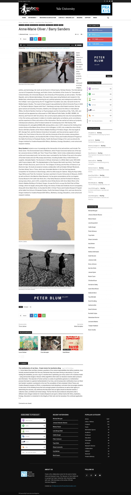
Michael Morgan (92, 210)
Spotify (39, 48)
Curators (56, 25)
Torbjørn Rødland (93, 325)
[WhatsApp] (44, 39)
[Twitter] (110, 1)
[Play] (21, 45)
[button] (108, 17)
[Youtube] (112, 1)
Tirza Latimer (22, 326)
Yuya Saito (91, 235)
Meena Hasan (92, 219)
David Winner (66, 352)
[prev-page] (20, 356)
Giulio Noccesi (92, 256)
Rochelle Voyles (92, 313)
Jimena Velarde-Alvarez (95, 214)
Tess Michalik (92, 297)
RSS (49, 48)
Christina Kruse (92, 280)
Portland (26, 307)
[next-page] (23, 356)
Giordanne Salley (93, 284)
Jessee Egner (92, 272)
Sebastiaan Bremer (93, 317)
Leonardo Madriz (93, 321)
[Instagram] (107, 1)
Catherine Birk (92, 305)
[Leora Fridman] (29, 343)
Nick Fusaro (91, 247)
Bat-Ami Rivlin (92, 268)
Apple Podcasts (31, 48)
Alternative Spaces (34, 25)
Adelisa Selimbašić (93, 251)
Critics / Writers (49, 25)
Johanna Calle (92, 260)
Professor (61, 25)
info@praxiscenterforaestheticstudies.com (64, 486)
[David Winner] (73, 343)
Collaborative (42, 25)
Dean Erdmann (92, 309)
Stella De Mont (92, 293)
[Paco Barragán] (51, 343)
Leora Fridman (22, 352)
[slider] (79, 45)
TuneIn (44, 48)
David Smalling (92, 301)
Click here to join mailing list (61, 48)
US (30, 307)
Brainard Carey (24, 34)
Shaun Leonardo (93, 239)
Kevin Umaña (92, 330)
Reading (99, 132)
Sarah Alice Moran (93, 288)
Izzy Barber (91, 243)
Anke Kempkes (78, 326)
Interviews (25, 22)
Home (20, 22)
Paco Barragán (45, 352)
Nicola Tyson (91, 276)
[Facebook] (105, 1)
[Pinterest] (40, 39)
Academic (31, 22)
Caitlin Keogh (92, 227)
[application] (51, 45)
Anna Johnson (92, 264)
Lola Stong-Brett (93, 223)
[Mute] (76, 45)
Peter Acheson (92, 231)
